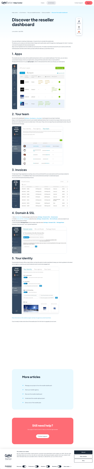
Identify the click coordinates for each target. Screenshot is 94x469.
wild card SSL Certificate (23, 218)
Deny (83, 460)
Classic (42, 3)
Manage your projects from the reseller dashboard (38, 385)
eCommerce (51, 3)
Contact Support (79, 3)
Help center (15, 12)
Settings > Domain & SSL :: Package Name (54, 222)
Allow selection (83, 456)
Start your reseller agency (32, 389)
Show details (67, 466)
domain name (18, 217)
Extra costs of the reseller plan (33, 402)
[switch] (37, 466)
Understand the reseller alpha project (35, 398)
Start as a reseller (46, 12)
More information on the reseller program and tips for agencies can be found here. (31, 317)
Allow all (83, 452)
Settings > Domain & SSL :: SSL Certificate (47, 218)
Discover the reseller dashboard (59, 12)
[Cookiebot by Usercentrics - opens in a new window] (8, 466)
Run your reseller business (34, 12)
